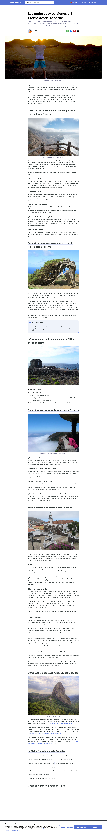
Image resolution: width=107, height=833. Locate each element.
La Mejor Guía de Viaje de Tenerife (46, 751)
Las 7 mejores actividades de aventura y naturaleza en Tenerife (46, 733)
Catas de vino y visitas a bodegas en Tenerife (38, 774)
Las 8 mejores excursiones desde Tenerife (65, 763)
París (41, 790)
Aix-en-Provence (44, 793)
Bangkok (55, 790)
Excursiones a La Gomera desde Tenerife (60, 723)
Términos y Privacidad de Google (12, 830)
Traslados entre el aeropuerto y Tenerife (68, 770)
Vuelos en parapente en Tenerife (55, 767)
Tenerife (30, 8)
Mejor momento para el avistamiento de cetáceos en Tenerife (42, 778)
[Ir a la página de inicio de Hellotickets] (15, 2)
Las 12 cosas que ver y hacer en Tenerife (58, 755)
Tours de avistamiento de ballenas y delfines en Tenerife (41, 759)
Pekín (50, 790)
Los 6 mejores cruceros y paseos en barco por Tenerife (41, 763)
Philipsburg (61, 790)
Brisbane (71, 790)
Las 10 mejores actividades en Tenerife (37, 767)
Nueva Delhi (31, 793)
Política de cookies (47, 828)
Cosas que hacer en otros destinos (46, 785)
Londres (45, 790)
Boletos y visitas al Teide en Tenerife (64, 759)
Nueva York (30, 790)
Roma (36, 790)
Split (67, 790)
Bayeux (37, 793)
